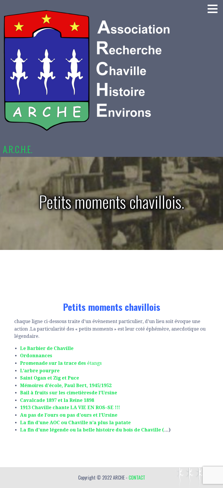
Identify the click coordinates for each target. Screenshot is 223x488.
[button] (214, 8)
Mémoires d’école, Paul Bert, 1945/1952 (66, 385)
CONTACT (137, 477)
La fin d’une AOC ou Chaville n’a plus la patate (75, 422)
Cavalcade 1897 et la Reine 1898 (57, 400)
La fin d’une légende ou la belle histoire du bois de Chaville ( (92, 430)
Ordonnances (36, 355)
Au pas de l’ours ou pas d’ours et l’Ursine (68, 415)
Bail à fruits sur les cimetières (55, 393)
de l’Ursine (104, 393)
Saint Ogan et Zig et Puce (49, 378)
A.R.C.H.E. (18, 149)
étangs (61, 363)
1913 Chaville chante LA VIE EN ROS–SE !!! (70, 407)
